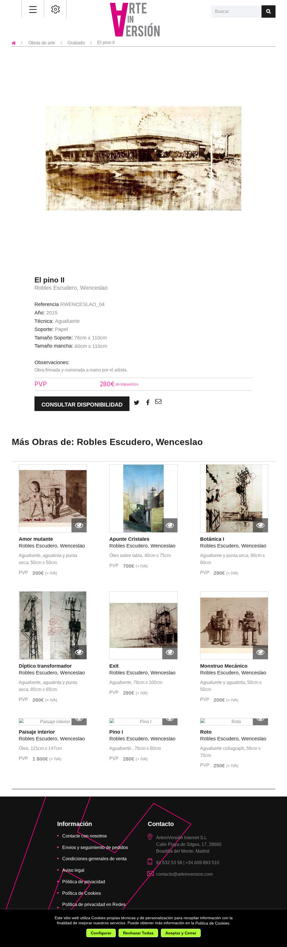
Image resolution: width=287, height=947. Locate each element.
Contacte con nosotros (84, 836)
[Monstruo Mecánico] (234, 625)
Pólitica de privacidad (83, 881)
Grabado (76, 42)
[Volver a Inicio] (14, 42)
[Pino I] (143, 721)
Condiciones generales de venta (94, 858)
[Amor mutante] (53, 498)
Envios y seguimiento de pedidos (95, 847)
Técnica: (44, 321)
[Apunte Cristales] (143, 498)
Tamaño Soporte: (53, 338)
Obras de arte (41, 42)
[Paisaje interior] (53, 721)
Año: (39, 313)
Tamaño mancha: (53, 346)
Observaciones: (52, 362)
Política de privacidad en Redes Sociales (94, 908)
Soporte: (44, 329)
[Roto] (234, 721)
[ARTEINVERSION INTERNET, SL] (135, 19)
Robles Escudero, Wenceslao (71, 287)
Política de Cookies (212, 923)
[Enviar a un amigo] (158, 401)
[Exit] (143, 625)
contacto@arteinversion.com (184, 874)
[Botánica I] (234, 498)
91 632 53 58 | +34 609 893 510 (187, 862)
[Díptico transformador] (53, 625)
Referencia (46, 304)
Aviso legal (73, 870)
